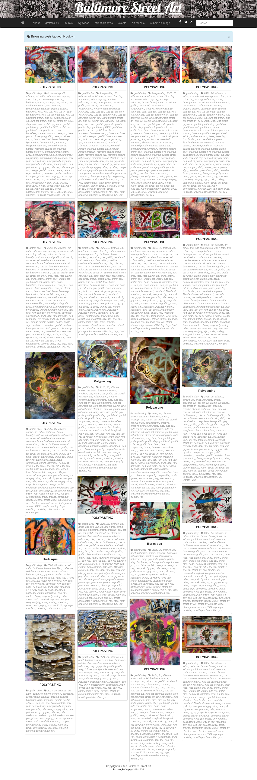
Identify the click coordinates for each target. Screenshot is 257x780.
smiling (63, 182)
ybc (172, 328)
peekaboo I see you (149, 173)
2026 (169, 93)
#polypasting (54, 93)
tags (64, 192)
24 (212, 533)
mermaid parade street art (53, 158)
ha (138, 562)
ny (39, 167)
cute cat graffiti (38, 120)
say (59, 179)
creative (45, 108)
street (50, 185)
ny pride (60, 167)
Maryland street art (36, 145)
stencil (42, 185)
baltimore (31, 102)
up (167, 493)
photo (40, 176)
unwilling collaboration (48, 195)
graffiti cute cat (34, 130)
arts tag (59, 99)
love (133, 456)
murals (69, 23)
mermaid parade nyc (43, 154)
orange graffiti (38, 170)
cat (57, 102)
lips (28, 142)
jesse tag (64, 139)
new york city (39, 161)
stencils (143, 484)
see (64, 179)
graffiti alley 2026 (49, 127)
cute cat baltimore (205, 111)
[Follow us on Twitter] (185, 23)
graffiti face (49, 130)
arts (49, 96)
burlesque (172, 553)
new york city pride (36, 164)
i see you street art (149, 453)
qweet (36, 179)
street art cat (156, 185)
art (37, 96)
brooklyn (50, 102)
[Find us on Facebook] (180, 23)
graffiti (66, 124)
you (68, 195)
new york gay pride (57, 164)
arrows (134, 416)
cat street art (53, 105)
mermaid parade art (45, 148)
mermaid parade (139, 145)
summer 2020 (48, 192)
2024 (206, 533)
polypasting (66, 176)
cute (39, 111)
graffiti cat (65, 127)
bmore (40, 102)
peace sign (144, 170)
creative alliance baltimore (197, 108)
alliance (30, 96)
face (34, 124)
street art (59, 185)
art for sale (138, 23)
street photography (150, 188)
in (31, 139)
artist (42, 96)
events (122, 23)
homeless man (45, 133)
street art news (104, 23)
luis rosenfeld (47, 142)
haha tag (165, 562)
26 (63, 93)
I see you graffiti (43, 136)
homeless (31, 133)
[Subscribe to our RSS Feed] (190, 23)
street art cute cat (43, 188)
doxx (70, 120)
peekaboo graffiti (53, 173)
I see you (61, 133)
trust (70, 192)
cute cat (47, 111)
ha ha (144, 562)
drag (28, 124)
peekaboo (37, 173)
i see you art (150, 133)
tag (58, 192)
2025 (102, 248)
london (34, 142)
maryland (60, 142)
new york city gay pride (59, 161)
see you (156, 179)
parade (50, 170)
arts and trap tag (61, 96)
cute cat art (59, 111)
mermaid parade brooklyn (144, 148)
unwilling (30, 195)
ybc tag (134, 331)
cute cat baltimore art (52, 114)
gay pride (57, 124)
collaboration (33, 108)
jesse (55, 139)
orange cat (143, 167)
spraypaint (31, 185)
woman (134, 496)
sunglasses (152, 490)
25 (107, 248)
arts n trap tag (46, 99)
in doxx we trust (42, 139)
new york (139, 158)
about (36, 23)
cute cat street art (57, 120)
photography (51, 176)
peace (59, 170)
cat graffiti (211, 102)
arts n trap (31, 99)
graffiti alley (52, 23)
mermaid (52, 145)
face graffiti (44, 124)
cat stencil (39, 105)
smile (55, 182)
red (42, 179)
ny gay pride (48, 167)
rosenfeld (51, 179)
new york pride (145, 164)
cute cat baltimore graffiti (211, 114)
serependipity (38, 182)
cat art (64, 102)
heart (59, 130)
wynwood (83, 23)
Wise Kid (139, 769)
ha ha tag (154, 562)
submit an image (160, 23)
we (63, 195)
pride (28, 179)
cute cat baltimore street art (206, 116)
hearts (147, 447)
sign (49, 182)
